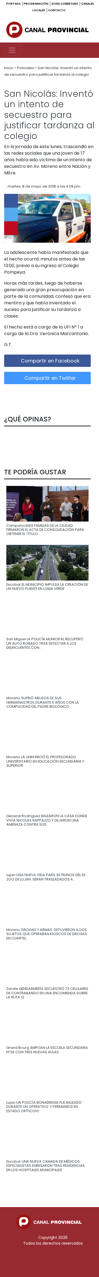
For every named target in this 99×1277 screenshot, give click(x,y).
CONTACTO (56, 10)
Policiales (26, 68)
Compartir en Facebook (49, 360)
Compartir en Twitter (49, 378)
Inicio (9, 68)
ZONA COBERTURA (65, 4)
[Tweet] (11, 214)
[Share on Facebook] (11, 201)
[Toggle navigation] (12, 50)
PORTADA (13, 4)
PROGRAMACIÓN (36, 4)
